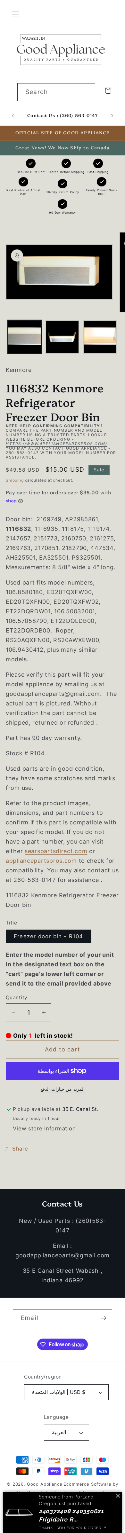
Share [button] (20, 1148)
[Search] (86, 91)
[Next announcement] (112, 116)
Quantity (17, 997)
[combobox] (56, 92)
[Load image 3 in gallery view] (100, 337)
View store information (44, 1128)
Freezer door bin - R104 (48, 936)
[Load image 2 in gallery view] (62, 337)
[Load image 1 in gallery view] (25, 337)
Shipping (15, 480)
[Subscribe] (103, 1318)
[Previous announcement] (13, 116)
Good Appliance (45, 1484)
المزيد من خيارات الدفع (62, 1089)
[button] (15, 14)
